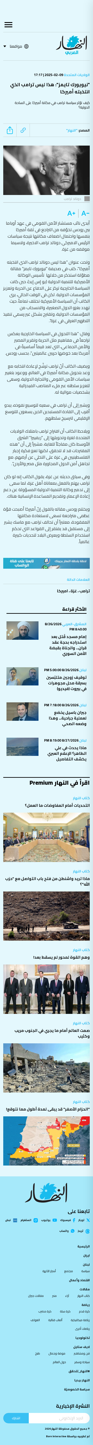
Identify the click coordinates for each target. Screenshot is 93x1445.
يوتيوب (45, 1220)
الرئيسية (83, 1246)
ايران (86, 1255)
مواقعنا (16, 46)
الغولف (35, 1320)
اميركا (62, 590)
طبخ (37, 1353)
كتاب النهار (81, 798)
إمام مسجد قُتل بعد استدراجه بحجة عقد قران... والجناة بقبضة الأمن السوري (68, 645)
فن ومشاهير (82, 1353)
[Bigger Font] (71, 213)
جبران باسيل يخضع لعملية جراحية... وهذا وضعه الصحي (68, 718)
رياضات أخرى (82, 1328)
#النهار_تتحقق (79, 1371)
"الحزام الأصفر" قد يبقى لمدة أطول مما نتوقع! (48, 1109)
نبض (8, 1220)
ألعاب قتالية (55, 1320)
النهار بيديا (82, 1380)
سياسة (85, 1271)
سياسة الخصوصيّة (77, 1389)
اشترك (16, 1418)
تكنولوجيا (82, 1338)
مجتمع (68, 1271)
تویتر (81, 1220)
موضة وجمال (56, 1353)
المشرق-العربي (74, 624)
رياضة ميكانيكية (80, 1320)
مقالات (85, 1289)
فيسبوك (65, 1220)
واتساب (64, 1231)
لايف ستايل (81, 1347)
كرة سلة (65, 1311)
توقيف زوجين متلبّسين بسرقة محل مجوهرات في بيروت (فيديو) (66, 683)
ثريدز (80, 1231)
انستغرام (26, 1220)
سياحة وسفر (82, 1362)
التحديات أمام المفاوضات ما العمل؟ (57, 805)
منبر (54, 1296)
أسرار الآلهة (49, 1271)
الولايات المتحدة (76, 74)
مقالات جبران (36, 1296)
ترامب (84, 590)
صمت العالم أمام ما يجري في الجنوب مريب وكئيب (52, 1033)
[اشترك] (46, 563)
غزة (74, 590)
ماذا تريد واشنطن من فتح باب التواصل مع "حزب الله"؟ (47, 881)
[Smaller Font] (84, 213)
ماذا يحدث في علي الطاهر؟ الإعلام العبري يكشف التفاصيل (67, 753)
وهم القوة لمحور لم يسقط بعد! (61, 957)
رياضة (86, 1305)
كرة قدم (84, 1311)
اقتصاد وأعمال (79, 1280)
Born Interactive (56, 1436)
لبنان (83, 670)
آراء (67, 1296)
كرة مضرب (44, 1311)
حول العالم (59, 1362)
